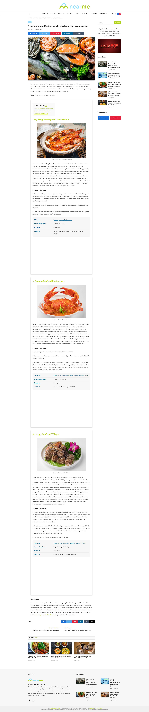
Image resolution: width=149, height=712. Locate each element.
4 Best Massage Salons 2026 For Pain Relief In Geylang (114, 93)
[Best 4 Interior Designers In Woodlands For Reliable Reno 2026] (80, 681)
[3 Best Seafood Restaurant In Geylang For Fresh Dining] (61, 58)
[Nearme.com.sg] (74, 6)
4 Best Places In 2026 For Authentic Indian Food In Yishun (61, 657)
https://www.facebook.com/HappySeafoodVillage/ (70, 543)
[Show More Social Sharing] (85, 33)
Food (77, 13)
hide (46, 105)
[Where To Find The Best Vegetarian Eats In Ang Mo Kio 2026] (38, 648)
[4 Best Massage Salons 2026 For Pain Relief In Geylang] (105, 694)
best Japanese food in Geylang (45, 615)
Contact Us (103, 13)
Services (61, 13)
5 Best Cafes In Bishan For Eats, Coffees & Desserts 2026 (82, 657)
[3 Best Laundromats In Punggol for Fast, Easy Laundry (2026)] (105, 681)
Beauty (53, 13)
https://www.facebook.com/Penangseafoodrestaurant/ (71, 375)
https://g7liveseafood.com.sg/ (63, 220)
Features (85, 13)
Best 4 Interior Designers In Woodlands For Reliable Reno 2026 (91, 682)
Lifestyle (45, 13)
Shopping (70, 13)
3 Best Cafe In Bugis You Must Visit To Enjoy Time (77, 630)
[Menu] (29, 14)
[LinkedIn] (22, 94)
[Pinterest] (22, 97)
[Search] (115, 14)
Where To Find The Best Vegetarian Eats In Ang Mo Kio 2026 (38, 657)
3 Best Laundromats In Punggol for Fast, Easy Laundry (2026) (114, 75)
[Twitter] (22, 91)
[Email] (22, 104)
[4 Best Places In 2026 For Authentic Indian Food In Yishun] (61, 648)
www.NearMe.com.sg (55, 708)
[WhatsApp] (22, 101)
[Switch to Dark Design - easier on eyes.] (113, 13)
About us (94, 13)
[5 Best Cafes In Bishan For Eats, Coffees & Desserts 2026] (84, 648)
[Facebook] (22, 87)
